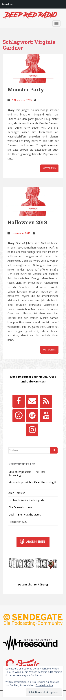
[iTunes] (18, 415)
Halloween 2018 (27, 222)
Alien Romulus (16, 493)
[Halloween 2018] (33, 201)
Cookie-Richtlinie (44, 685)
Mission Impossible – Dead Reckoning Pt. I (32, 484)
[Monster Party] (33, 68)
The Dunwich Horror (20, 507)
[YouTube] (46, 415)
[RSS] (46, 401)
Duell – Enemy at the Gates (24, 514)
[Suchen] (54, 450)
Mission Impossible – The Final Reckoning (26, 473)
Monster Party (26, 89)
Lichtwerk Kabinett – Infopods (26, 500)
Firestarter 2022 (17, 521)
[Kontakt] (32, 401)
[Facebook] (18, 401)
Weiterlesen (49, 168)
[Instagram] (32, 430)
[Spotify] (32, 415)
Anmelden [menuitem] (7, 4)
